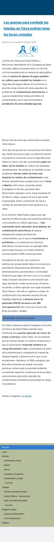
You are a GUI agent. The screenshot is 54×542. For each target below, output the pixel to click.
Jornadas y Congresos (14, 474)
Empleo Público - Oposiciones (17, 496)
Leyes (4, 452)
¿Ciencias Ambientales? (14, 514)
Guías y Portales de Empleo (15, 500)
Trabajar (5, 487)
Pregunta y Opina (9, 509)
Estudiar (5, 456)
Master (7, 465)
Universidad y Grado (12, 460)
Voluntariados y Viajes (13, 478)
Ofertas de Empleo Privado (15, 492)
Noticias (5, 447)
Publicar (5, 523)
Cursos (7, 469)
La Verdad (26, 396)
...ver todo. (8, 483)
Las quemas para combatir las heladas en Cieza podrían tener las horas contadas (27, 28)
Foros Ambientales (12, 518)
